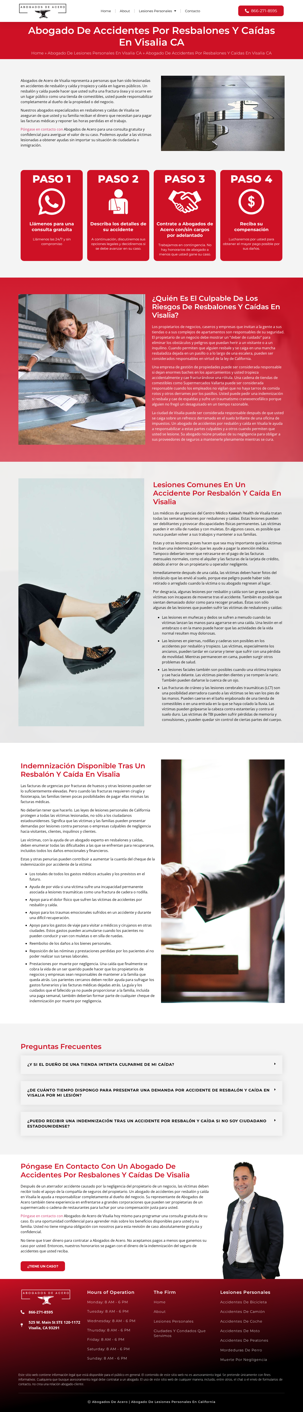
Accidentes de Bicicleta (243, 1302)
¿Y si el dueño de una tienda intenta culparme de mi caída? (100, 1064)
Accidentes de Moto (240, 1331)
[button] (151, 1064)
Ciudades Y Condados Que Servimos (180, 1333)
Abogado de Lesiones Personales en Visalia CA (95, 53)
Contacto (192, 11)
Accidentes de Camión (242, 1312)
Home (106, 11)
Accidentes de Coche (241, 1321)
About (125, 11)
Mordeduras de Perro (241, 1350)
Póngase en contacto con (42, 129)
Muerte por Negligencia (243, 1360)
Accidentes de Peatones (244, 1340)
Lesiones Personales (155, 11)
